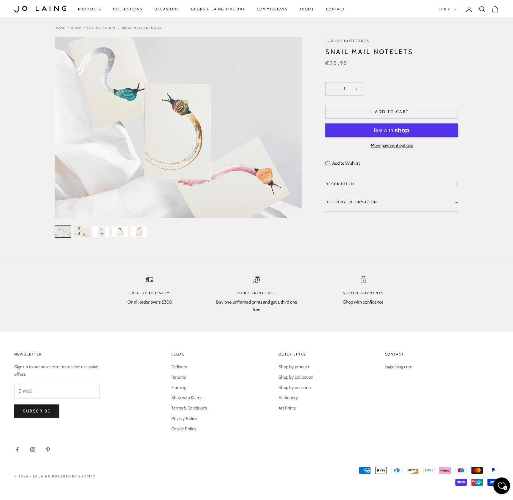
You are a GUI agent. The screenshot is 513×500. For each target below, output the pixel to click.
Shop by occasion (294, 387)
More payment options (392, 145)
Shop (76, 28)
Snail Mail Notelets (142, 28)
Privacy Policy (184, 418)
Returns (178, 377)
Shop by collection (295, 377)
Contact (335, 9)
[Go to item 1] (63, 231)
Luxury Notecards (347, 41)
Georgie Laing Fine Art (218, 9)
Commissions (272, 9)
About (307, 9)
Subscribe (37, 411)
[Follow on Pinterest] (48, 450)
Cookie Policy (184, 428)
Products (89, 9)
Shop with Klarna (186, 397)
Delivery (179, 366)
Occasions (166, 9)
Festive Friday (101, 28)
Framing (178, 387)
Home (60, 28)
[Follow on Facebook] (17, 450)
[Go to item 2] (82, 231)
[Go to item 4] (120, 231)
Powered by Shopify (74, 476)
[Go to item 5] (139, 231)
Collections (127, 9)
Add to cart (392, 112)
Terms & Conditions (189, 408)
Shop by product (293, 366)
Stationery (288, 397)
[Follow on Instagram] (33, 450)
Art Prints (287, 408)
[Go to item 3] (101, 231)
